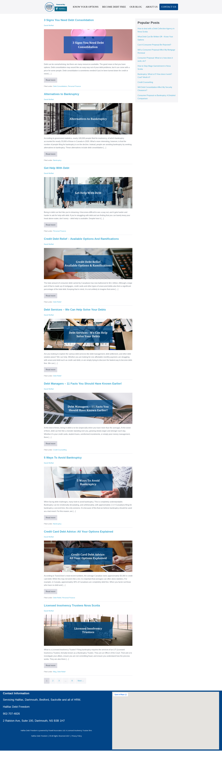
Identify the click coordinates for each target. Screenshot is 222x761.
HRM (77, 699)
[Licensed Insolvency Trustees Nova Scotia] (88, 630)
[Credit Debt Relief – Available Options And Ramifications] (88, 263)
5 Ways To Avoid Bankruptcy (63, 457)
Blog (54, 672)
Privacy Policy (77, 736)
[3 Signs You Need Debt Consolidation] (88, 44)
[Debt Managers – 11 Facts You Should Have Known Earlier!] (88, 408)
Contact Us (168, 6)
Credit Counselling (60, 450)
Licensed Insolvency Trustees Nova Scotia (72, 605)
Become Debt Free (114, 6)
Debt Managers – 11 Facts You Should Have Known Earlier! (83, 383)
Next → (81, 681)
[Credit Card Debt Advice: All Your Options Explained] (88, 556)
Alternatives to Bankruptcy (61, 94)
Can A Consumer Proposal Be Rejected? (154, 45)
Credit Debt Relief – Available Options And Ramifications (81, 238)
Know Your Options (86, 6)
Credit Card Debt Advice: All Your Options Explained (78, 531)
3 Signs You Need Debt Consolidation (69, 20)
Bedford (44, 699)
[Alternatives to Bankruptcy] (88, 118)
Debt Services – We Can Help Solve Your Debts (75, 309)
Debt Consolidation (60, 86)
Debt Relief (57, 302)
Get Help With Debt (56, 167)
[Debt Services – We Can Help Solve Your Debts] (88, 334)
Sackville (56, 699)
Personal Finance (74, 86)
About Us (152, 6)
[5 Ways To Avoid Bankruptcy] (88, 482)
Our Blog (136, 6)
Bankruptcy (57, 160)
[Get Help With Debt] (88, 192)
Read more (51, 79)
